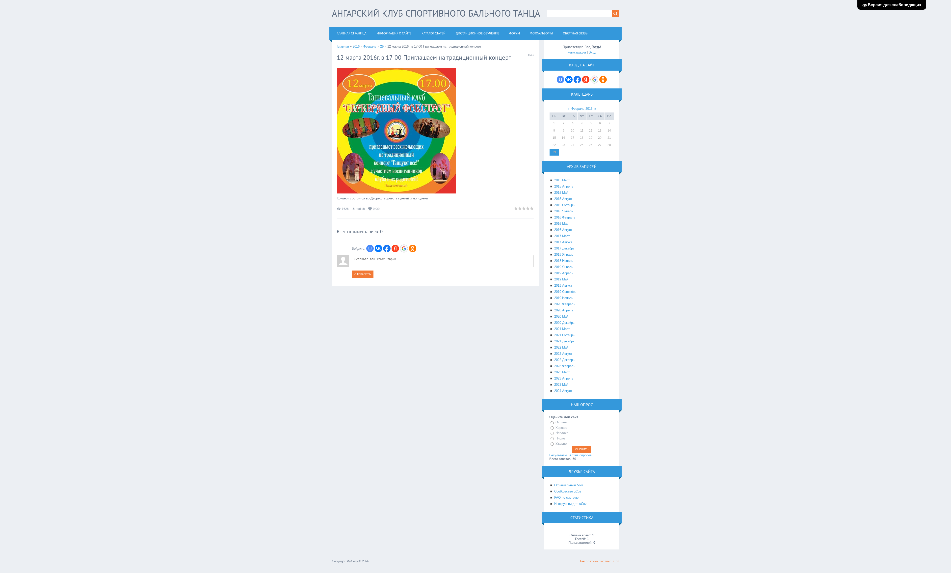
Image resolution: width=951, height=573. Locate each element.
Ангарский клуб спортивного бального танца (436, 13)
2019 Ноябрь (563, 298)
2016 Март (562, 223)
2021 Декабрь (564, 341)
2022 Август (563, 353)
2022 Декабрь (564, 360)
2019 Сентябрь (565, 292)
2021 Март (562, 329)
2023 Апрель (563, 378)
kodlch (360, 209)
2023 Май (561, 384)
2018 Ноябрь (563, 261)
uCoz (615, 561)
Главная (343, 46)
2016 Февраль (564, 217)
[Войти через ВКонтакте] (378, 248)
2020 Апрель (563, 310)
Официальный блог (568, 485)
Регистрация (576, 52)
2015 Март (562, 180)
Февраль (369, 46)
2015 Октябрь (564, 205)
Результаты (558, 455)
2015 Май (561, 192)
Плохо (560, 438)
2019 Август (563, 285)
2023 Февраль (564, 366)
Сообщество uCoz (567, 491)
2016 (356, 46)
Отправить (362, 274)
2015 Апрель (563, 186)
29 (382, 46)
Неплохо (561, 433)
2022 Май (561, 347)
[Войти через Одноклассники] (412, 248)
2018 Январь (563, 254)
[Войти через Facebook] (387, 248)
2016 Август (563, 230)
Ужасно (561, 443)
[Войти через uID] (370, 248)
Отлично (561, 422)
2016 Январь (563, 211)
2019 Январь (563, 267)
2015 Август (563, 199)
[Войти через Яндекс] (395, 248)
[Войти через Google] (404, 248)
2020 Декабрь (564, 323)
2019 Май (561, 279)
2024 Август (563, 391)
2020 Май (561, 316)
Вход (592, 52)
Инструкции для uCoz (570, 504)
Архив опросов (580, 455)
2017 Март (562, 236)
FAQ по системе (566, 497)
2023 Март (562, 372)
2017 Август (563, 242)
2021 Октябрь (564, 335)
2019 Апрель (563, 273)
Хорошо (561, 428)
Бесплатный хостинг (595, 561)
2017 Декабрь (564, 248)
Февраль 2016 (581, 108)
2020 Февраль (564, 304)
